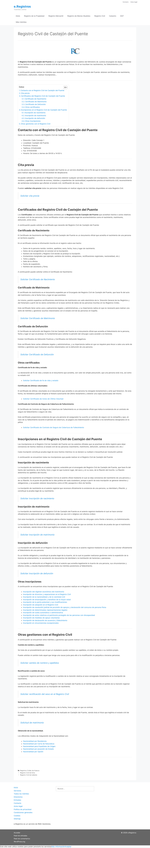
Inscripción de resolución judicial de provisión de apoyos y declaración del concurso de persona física (64, 607)
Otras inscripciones (33, 121)
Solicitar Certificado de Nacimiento (37, 279)
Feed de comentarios (22, 839)
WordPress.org (19, 842)
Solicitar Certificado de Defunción (37, 354)
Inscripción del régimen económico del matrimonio (43, 592)
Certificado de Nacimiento (35, 99)
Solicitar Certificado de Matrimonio (37, 318)
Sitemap (17, 819)
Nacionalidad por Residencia (35, 741)
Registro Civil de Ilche (27, 773)
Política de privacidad (22, 809)
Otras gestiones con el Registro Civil (35, 124)
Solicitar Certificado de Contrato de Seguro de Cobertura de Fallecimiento (53, 427)
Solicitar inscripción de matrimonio (37, 534)
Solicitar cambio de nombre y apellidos (39, 663)
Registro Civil (99, 16)
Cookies (17, 816)
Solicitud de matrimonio (32, 722)
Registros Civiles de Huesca (29, 770)
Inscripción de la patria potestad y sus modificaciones (45, 602)
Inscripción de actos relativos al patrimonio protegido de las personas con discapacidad (59, 615)
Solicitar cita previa (29, 196)
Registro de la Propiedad (34, 16)
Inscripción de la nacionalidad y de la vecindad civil (44, 597)
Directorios (18, 797)
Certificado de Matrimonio (36, 102)
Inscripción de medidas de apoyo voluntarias (41, 618)
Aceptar (68, 847)
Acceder (17, 833)
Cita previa (25, 93)
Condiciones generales (23, 812)
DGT (122, 16)
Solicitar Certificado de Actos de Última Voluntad (43, 399)
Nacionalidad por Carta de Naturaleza (38, 744)
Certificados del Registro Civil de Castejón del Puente (43, 96)
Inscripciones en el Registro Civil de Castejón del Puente (44, 110)
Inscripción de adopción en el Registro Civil (40, 605)
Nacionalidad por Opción (33, 752)
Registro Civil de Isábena (28, 775)
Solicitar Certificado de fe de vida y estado (40, 380)
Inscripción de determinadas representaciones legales (45, 610)
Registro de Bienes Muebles (78, 16)
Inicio (18, 16)
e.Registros (22, 6)
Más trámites (21, 22)
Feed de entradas (20, 836)
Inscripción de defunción (35, 118)
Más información (58, 847)
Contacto (125, 2)
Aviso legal (134, 2)
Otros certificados (32, 107)
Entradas (17, 800)
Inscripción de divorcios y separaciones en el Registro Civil (47, 594)
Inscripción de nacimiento (35, 113)
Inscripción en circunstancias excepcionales (41, 623)
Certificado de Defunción (35, 104)
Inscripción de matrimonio (35, 115)
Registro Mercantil (55, 16)
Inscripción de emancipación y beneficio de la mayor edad (47, 600)
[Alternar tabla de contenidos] (64, 87)
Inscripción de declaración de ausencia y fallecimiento (45, 620)
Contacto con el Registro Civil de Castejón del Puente (42, 90)
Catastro (112, 16)
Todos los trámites (21, 794)
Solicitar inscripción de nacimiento (37, 498)
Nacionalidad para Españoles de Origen (39, 746)
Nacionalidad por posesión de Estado (38, 749)
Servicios (17, 791)
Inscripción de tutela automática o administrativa (43, 613)
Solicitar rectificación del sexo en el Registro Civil (44, 694)
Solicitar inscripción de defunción (36, 573)
